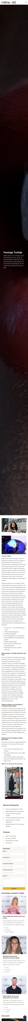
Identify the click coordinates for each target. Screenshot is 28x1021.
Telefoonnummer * (8, 870)
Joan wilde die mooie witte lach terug (14, 917)
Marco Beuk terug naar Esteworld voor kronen (11, 997)
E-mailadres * (6, 857)
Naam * (5, 851)
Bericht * (5, 876)
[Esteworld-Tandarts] (9, 2)
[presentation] (23, 525)
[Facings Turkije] (25, 518)
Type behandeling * (8, 863)
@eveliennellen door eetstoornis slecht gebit (11, 957)
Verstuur (14, 888)
